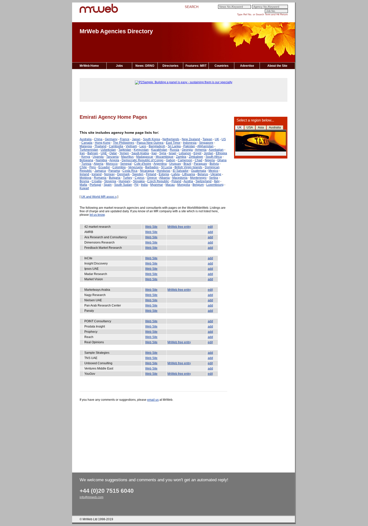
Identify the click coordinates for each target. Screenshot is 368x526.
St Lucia (166, 167)
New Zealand (191, 139)
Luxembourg (215, 184)
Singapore (206, 142)
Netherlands (170, 139)
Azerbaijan (216, 150)
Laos (142, 146)
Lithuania (188, 174)
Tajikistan (124, 150)
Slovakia (139, 181)
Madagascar (144, 156)
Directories (170, 66)
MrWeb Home (89, 66)
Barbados (151, 167)
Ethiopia (221, 153)
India (144, 184)
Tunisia (86, 164)
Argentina (160, 164)
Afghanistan (205, 146)
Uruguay (175, 164)
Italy (217, 181)
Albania (164, 178)
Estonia (164, 174)
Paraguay (200, 164)
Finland (151, 174)
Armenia (201, 150)
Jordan (208, 153)
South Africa (214, 156)
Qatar (113, 153)
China (98, 139)
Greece (152, 178)
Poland (176, 181)
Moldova (85, 178)
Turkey (127, 178)
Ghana (222, 160)
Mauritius (127, 156)
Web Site (151, 226)
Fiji (136, 184)
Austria (188, 181)
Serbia (213, 178)
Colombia (119, 167)
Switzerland (204, 181)
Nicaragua (147, 170)
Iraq (154, 153)
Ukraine (216, 174)
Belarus (203, 174)
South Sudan (123, 184)
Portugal (95, 184)
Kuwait (84, 188)
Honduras (163, 170)
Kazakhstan (159, 150)
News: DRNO (144, 66)
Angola (114, 160)
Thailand (100, 146)
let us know (97, 214)
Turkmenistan (89, 150)
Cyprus (139, 178)
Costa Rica (129, 170)
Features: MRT (196, 66)
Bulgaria (114, 178)
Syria (162, 153)
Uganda (98, 156)
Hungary (124, 181)
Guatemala (198, 170)
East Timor (173, 142)
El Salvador (181, 170)
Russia (174, 150)
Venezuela (135, 167)
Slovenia (110, 181)
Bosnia (84, 181)
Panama (114, 170)
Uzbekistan (108, 150)
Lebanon (185, 153)
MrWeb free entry (179, 226)
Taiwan (207, 139)
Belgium (198, 184)
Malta (83, 184)
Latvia (175, 174)
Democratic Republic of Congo (142, 160)
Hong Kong (102, 142)
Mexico (213, 170)
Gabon (170, 160)
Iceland (97, 174)
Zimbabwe (196, 156)
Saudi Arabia (140, 153)
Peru (92, 167)
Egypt (197, 153)
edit (210, 226)
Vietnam (131, 146)
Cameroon (185, 160)
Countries (222, 66)
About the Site (277, 66)
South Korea (151, 139)
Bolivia (214, 164)
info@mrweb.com (91, 497)
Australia (275, 127)
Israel (172, 153)
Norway (109, 174)
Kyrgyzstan (141, 150)
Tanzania (112, 156)
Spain (108, 184)
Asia (261, 127)
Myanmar (156, 184)
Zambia (181, 156)
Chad (198, 160)
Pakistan (189, 146)
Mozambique (164, 156)
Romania (100, 178)
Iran (82, 153)
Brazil (187, 164)
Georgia (187, 150)
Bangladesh (157, 146)
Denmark (123, 174)
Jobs (119, 66)
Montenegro (198, 178)
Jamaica (100, 170)
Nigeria (210, 160)
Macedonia (180, 178)
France (124, 139)
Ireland (84, 174)
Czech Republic (158, 181)
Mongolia (183, 184)
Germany (111, 139)
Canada (86, 142)
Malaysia (86, 146)
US (224, 139)
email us (153, 400)
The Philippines (123, 142)
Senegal (126, 164)
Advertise (247, 66)
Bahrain (92, 153)
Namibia (101, 160)
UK (239, 127)
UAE (104, 153)
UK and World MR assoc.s (99, 196)
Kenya (85, 156)
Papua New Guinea (150, 142)
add (210, 232)
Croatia (97, 181)
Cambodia (116, 146)
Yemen (124, 153)
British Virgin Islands (188, 167)
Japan (136, 139)
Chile (83, 167)
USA (250, 127)
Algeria (98, 164)
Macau (170, 184)
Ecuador (104, 167)
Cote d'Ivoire (142, 164)
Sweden (137, 174)
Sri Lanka (174, 146)
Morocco (112, 164)
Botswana (86, 160)
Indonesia (190, 142)
